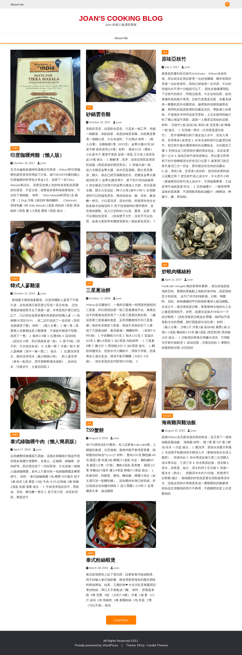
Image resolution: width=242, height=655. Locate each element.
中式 (89, 107)
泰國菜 (15, 434)
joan (43, 163)
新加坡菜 (167, 415)
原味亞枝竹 (174, 59)
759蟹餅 (95, 430)
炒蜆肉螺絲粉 (176, 271)
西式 (165, 52)
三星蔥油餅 (98, 290)
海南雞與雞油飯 (179, 422)
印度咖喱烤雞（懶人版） (37, 155)
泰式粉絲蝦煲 (101, 560)
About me (17, 4)
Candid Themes (157, 645)
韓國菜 (15, 278)
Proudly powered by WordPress (97, 645)
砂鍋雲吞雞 (98, 114)
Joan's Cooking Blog (121, 18)
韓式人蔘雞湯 (25, 285)
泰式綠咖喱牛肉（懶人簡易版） (44, 441)
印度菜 (15, 148)
